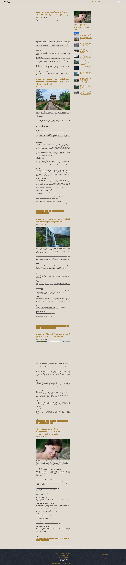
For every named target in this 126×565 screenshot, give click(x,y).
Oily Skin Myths (44, 538)
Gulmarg (51, 422)
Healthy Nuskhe (105, 561)
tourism (46, 211)
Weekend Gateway (61, 211)
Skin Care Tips (50, 538)
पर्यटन (53, 211)
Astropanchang (105, 555)
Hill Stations (43, 327)
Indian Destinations (46, 422)
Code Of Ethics (63, 560)
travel (50, 211)
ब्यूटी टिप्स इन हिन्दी (38, 540)
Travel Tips (42, 211)
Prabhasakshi (104, 553)
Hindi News (87, 2)
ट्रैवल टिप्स (51, 420)
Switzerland (38, 420)
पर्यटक (56, 211)
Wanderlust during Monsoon (51, 327)
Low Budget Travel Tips (63, 420)
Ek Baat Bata (104, 558)
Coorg (44, 326)
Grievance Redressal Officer (63, 559)
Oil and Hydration (45, 540)
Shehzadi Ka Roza (46, 213)
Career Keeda (105, 557)
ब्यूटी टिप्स (55, 538)
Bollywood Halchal (105, 559)
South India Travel (39, 326)
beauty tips (59, 538)
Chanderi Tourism (39, 213)
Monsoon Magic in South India (61, 326)
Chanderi (37, 211)
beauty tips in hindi (65, 538)
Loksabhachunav (105, 554)
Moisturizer (38, 538)
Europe (40, 422)
